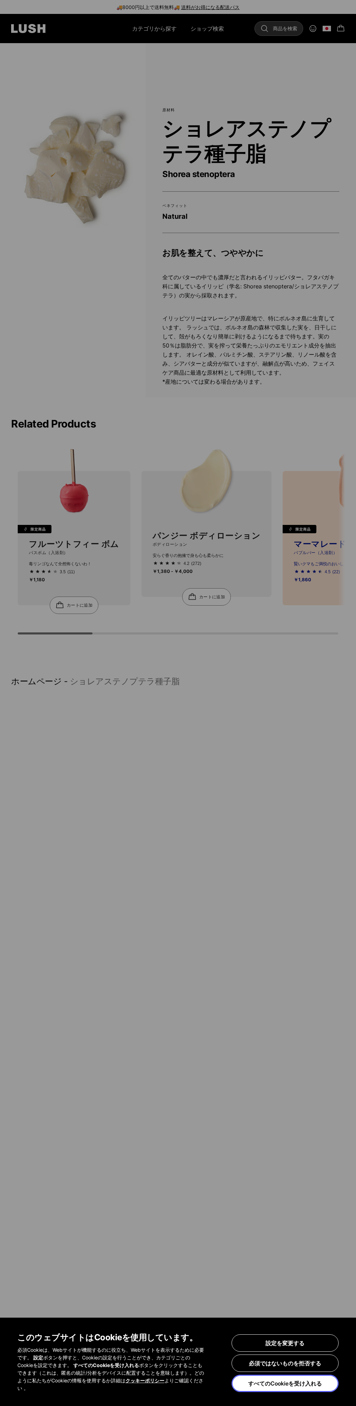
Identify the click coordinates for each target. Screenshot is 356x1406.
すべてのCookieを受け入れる (285, 1383)
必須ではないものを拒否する (285, 1363)
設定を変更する (285, 1343)
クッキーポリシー (145, 1380)
